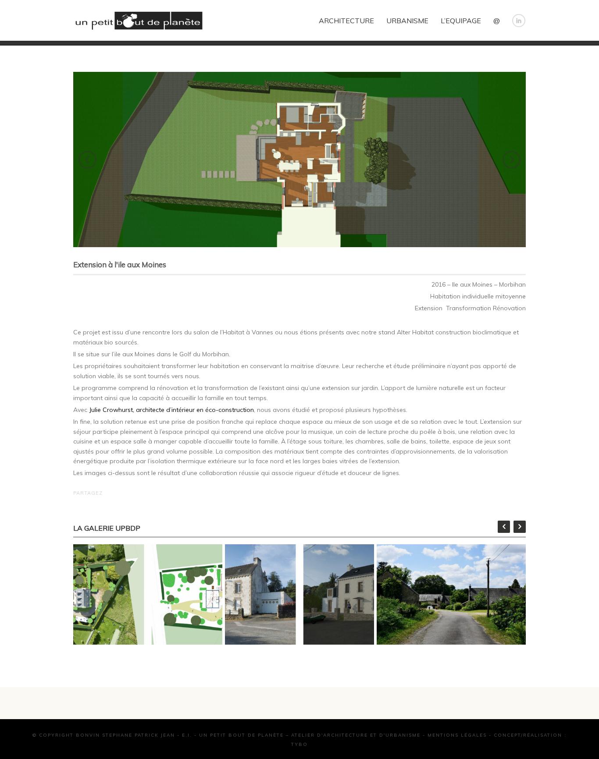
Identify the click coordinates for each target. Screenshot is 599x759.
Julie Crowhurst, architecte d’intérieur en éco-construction (171, 410)
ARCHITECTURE (346, 20)
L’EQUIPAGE (461, 20)
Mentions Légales (457, 735)
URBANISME (407, 20)
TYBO (299, 744)
